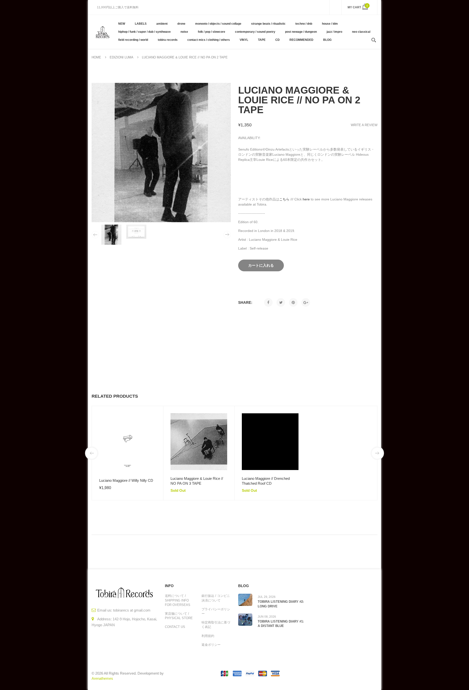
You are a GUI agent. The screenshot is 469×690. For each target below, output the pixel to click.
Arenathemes (102, 678)
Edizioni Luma (121, 57)
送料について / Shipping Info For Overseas (177, 600)
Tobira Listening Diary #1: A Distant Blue (281, 624)
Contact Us (175, 627)
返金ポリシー (211, 644)
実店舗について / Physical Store (179, 616)
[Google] (305, 302)
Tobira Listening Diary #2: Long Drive (281, 604)
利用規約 (208, 636)
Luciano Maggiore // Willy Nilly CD (126, 480)
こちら (284, 199)
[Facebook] (268, 302)
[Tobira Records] (102, 32)
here (306, 199)
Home (96, 57)
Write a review (364, 125)
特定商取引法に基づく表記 (216, 625)
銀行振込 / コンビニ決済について (216, 598)
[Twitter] (281, 302)
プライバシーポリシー (216, 611)
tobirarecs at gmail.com (131, 610)
